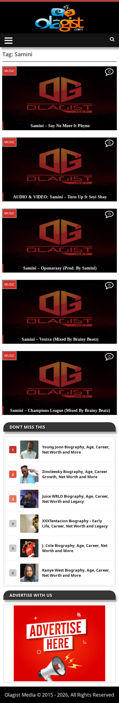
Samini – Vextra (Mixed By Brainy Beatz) (60, 339)
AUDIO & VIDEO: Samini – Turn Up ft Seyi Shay (60, 197)
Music (9, 70)
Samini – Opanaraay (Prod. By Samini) (60, 268)
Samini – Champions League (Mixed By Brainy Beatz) (60, 410)
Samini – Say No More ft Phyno (60, 126)
